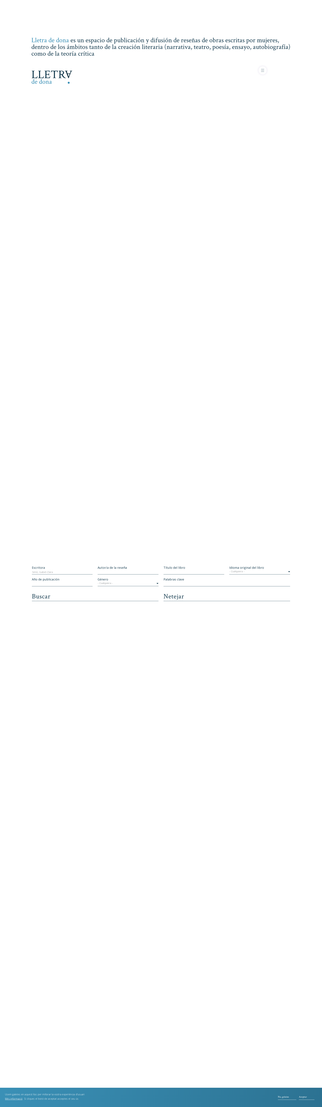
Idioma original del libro (246, 568)
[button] (259, 571)
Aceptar (303, 1096)
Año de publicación (45, 579)
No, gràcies (283, 1096)
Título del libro (174, 568)
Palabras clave (174, 579)
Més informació (13, 1098)
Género (103, 579)
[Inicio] (51, 76)
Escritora (38, 568)
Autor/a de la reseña (112, 568)
